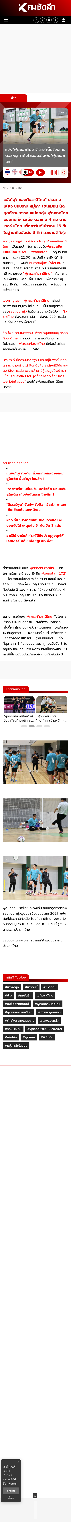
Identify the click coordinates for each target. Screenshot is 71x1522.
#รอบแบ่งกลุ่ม (49, 1020)
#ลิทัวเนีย (47, 1037)
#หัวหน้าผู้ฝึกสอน (49, 1012)
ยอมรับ (11, 1490)
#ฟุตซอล (29, 1037)
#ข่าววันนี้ (31, 987)
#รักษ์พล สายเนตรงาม (19, 1020)
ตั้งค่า (11, 1498)
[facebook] (36, 20)
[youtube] (49, 20)
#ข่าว (8, 995)
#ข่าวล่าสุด (12, 987)
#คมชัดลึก (24, 995)
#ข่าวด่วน (49, 987)
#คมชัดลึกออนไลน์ (17, 1004)
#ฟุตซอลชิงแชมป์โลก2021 (44, 1029)
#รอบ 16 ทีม (13, 1029)
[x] (42, 20)
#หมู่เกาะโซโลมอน (16, 1046)
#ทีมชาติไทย (45, 995)
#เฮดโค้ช (11, 1037)
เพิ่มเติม (12, 1483)
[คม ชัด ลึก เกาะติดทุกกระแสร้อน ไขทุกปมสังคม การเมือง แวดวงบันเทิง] (35, 8)
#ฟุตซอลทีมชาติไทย (47, 1004)
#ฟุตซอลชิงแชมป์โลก (18, 1012)
